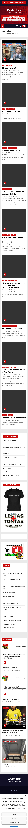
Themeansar (14, 790)
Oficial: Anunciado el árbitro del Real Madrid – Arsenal (12, 731)
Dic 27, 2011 (7, 420)
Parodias (5, 189)
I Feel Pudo (6, 454)
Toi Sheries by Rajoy (9, 628)
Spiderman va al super (11, 111)
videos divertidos (17, 18)
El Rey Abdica (7, 583)
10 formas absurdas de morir (11, 570)
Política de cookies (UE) (10, 617)
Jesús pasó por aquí (9, 461)
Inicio (3, 33)
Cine (4, 108)
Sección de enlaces (9, 624)
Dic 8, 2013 (7, 114)
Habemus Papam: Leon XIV (11, 444)
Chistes (5, 644)
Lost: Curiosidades (8, 596)
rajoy (24, 20)
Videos (9, 65)
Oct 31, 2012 (7, 331)
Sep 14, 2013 (7, 196)
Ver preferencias (14, 822)
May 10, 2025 (7, 702)
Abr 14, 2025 (7, 735)
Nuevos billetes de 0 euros (11, 475)
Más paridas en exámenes (11, 603)
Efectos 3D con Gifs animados (12, 579)
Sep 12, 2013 (7, 242)
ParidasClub (15, 70)
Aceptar (14, 814)
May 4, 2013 (7, 290)
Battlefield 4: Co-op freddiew (14, 418)
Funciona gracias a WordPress (9, 789)
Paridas (4, 20)
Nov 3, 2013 (7, 153)
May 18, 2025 (7, 670)
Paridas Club (14, 10)
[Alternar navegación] (17, 26)
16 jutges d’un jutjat (10, 68)
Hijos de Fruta (7, 472)
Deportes (6, 707)
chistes (19, 20)
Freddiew (5, 148)
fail (23, 18)
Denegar (14, 818)
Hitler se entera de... (7, 280)
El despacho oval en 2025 (10, 457)
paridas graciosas (11, 20)
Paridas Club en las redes (10, 613)
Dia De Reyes (7, 468)
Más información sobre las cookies (13, 600)
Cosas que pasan (7, 741)
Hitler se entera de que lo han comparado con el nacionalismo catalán (14, 285)
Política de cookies (14, 826)
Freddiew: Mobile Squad (11, 150)
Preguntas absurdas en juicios (12, 620)
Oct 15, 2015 (7, 70)
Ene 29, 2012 (7, 374)
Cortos (4, 326)
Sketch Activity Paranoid (12, 329)
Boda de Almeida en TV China (12, 465)
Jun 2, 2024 (7, 767)
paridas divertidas (7, 18)
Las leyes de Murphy (9, 592)
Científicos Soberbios (9, 440)
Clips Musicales (6, 234)
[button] (25, 795)
